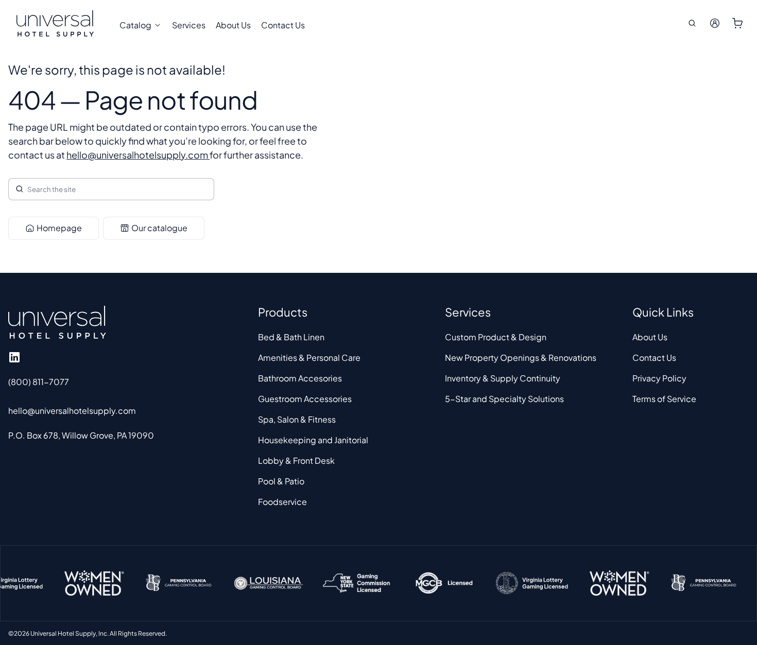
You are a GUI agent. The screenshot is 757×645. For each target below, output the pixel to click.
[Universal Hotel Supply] (55, 23)
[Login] (714, 23)
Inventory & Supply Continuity (502, 378)
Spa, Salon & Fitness (297, 419)
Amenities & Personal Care (309, 357)
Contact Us (283, 25)
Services (188, 25)
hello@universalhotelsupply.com (138, 155)
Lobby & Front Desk (296, 460)
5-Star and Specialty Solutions (504, 398)
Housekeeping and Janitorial (313, 439)
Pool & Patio (281, 481)
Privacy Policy (659, 378)
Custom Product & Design (495, 337)
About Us (233, 25)
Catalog (135, 25)
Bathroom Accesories (300, 378)
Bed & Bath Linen (291, 337)
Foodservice (282, 501)
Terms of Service (664, 398)
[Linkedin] (14, 357)
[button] (692, 23)
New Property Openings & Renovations (520, 357)
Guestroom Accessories (305, 398)
